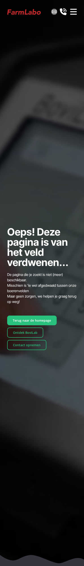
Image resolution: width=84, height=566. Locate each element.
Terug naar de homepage (32, 320)
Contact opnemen (27, 345)
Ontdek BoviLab (25, 332)
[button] (54, 12)
